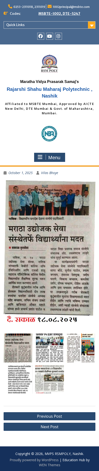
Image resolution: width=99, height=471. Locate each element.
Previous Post (49, 416)
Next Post (49, 426)
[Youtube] (49, 36)
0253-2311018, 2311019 (29, 7)
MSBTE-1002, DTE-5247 (59, 13)
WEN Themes (49, 465)
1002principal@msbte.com (71, 7)
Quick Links (15, 25)
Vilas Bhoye (49, 172)
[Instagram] (58, 36)
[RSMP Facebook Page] (40, 36)
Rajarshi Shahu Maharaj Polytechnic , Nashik (50, 93)
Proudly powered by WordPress (34, 460)
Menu (54, 157)
